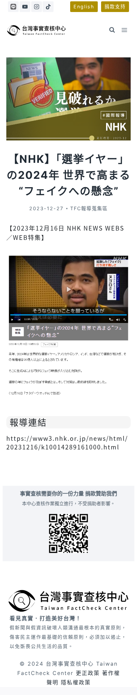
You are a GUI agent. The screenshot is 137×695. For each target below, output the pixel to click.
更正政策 (88, 673)
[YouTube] (25, 6)
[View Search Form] (112, 30)
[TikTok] (48, 6)
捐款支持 (115, 6)
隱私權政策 (76, 682)
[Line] (13, 6)
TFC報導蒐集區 (89, 208)
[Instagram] (36, 6)
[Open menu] (124, 30)
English (83, 6)
